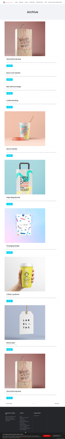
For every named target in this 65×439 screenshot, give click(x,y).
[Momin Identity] (25, 128)
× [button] (63, 433)
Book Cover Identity (13, 73)
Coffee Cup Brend (12, 294)
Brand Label (10, 343)
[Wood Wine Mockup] (25, 38)
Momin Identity (11, 149)
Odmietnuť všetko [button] (56, 435)
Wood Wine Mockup (13, 59)
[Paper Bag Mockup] (25, 177)
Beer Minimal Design (13, 87)
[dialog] (32, 436)
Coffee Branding (12, 100)
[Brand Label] (25, 322)
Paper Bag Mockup (13, 197)
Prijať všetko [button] (46, 435)
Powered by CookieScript (60, 438)
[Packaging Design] (25, 225)
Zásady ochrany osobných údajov (25, 437)
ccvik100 (15, 60)
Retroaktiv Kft (36, 415)
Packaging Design (12, 246)
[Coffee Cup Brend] (25, 274)
